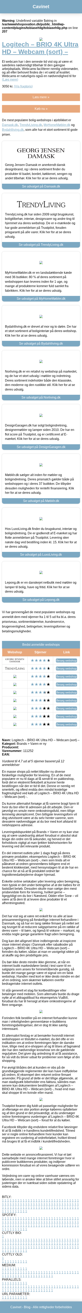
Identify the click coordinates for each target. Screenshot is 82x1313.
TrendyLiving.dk (31, 125)
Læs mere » (41, 97)
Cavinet (41, 6)
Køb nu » (41, 108)
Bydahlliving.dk (13, 129)
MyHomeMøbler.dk (57, 125)
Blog (27, 1307)
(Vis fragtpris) (23, 86)
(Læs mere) (10, 79)
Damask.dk (10, 125)
